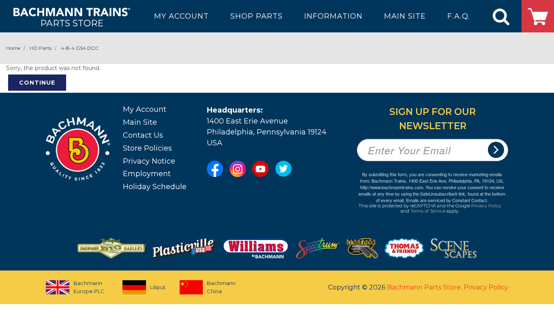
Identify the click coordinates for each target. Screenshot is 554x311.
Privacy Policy (486, 206)
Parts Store (71, 23)
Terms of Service (427, 211)
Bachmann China (221, 287)
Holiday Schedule (155, 186)
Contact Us (143, 135)
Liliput (157, 287)
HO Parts (41, 48)
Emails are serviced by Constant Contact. (447, 200)
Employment (147, 173)
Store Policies (147, 148)
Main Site (140, 122)
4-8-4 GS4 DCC (80, 48)
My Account (144, 109)
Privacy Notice (149, 161)
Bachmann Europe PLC (89, 287)
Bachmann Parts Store (424, 287)
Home (13, 48)
